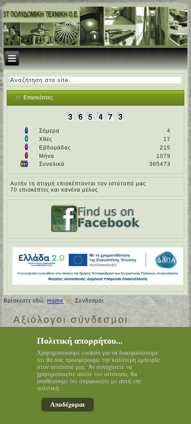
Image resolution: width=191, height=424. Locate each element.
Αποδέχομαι (67, 404)
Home (55, 301)
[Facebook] (95, 232)
